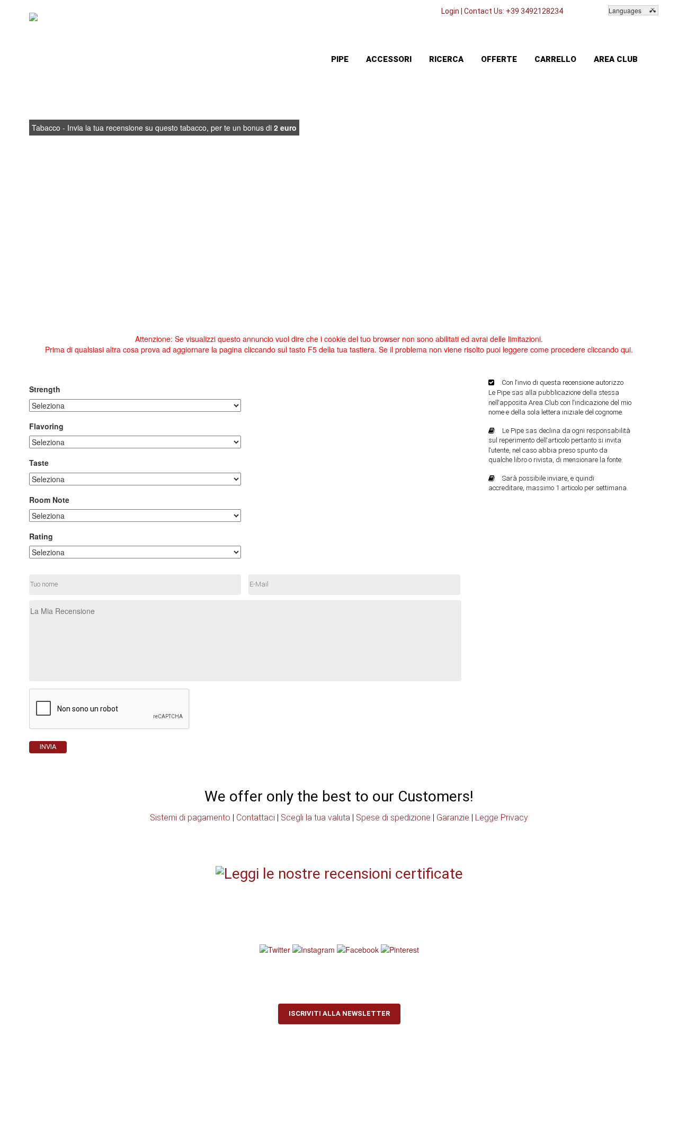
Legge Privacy (501, 818)
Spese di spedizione (393, 818)
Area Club (616, 59)
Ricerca (446, 59)
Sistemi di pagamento (190, 818)
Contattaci (255, 818)
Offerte (499, 59)
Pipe (340, 59)
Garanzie (452, 818)
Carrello (555, 59)
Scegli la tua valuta (315, 818)
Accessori (389, 59)
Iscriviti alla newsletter (339, 1013)
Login (450, 11)
